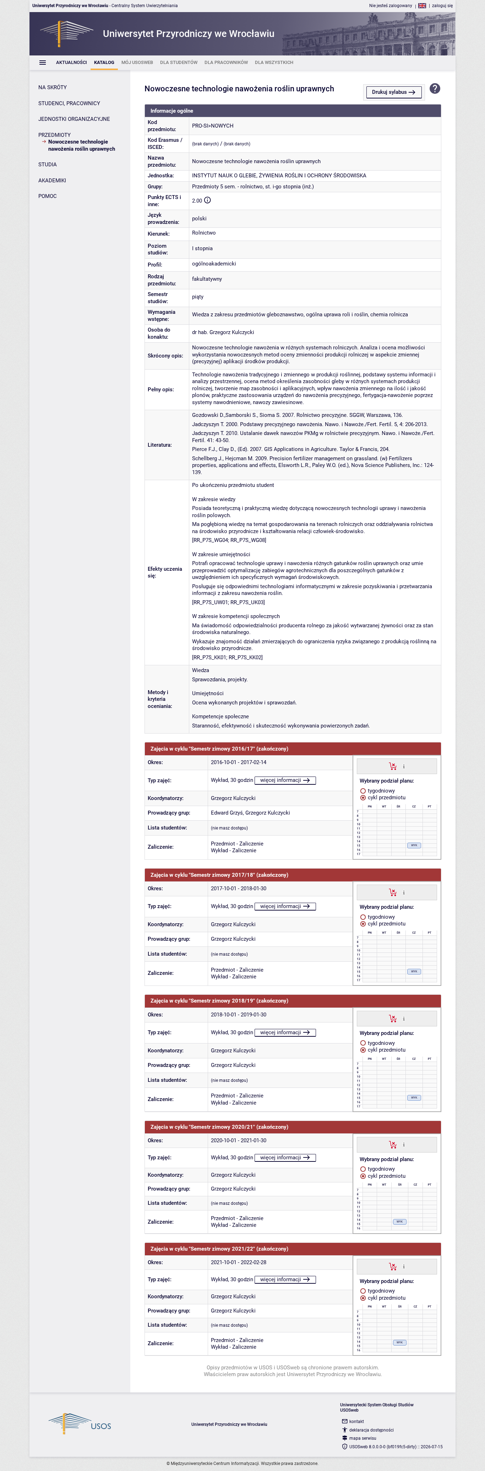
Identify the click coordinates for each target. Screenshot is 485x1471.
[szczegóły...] (403, 766)
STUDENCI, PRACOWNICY (69, 103)
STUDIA (47, 164)
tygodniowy (380, 791)
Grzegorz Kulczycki (233, 798)
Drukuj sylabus (389, 92)
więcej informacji (280, 780)
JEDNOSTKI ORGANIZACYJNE (74, 119)
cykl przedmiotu (385, 797)
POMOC (47, 196)
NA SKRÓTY (52, 87)
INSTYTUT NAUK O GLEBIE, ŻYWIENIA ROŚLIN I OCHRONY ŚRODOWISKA (279, 175)
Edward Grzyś (227, 813)
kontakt (356, 1421)
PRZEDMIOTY (54, 135)
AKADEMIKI (52, 180)
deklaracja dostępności (371, 1430)
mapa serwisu (362, 1438)
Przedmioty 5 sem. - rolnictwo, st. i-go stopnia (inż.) (253, 186)
